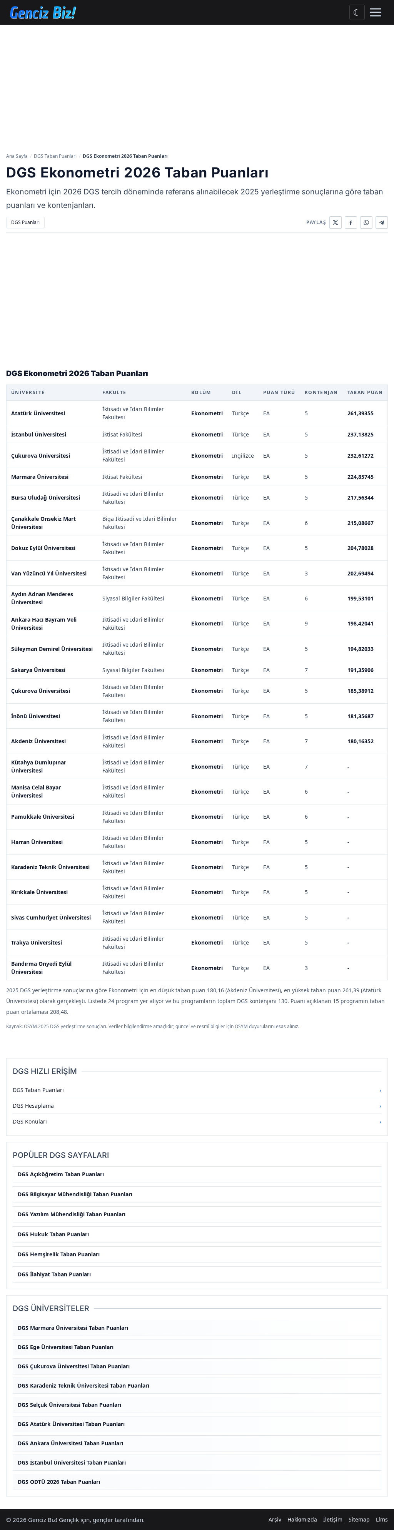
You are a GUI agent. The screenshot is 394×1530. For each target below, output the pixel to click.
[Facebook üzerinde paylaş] (351, 222)
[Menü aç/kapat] (375, 12)
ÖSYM (241, 1026)
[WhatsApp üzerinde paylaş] (366, 222)
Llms (382, 1519)
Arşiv (275, 1519)
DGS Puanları (25, 222)
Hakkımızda (302, 1519)
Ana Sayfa (17, 156)
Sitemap (359, 1519)
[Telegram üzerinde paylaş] (382, 222)
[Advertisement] (197, 88)
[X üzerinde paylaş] (335, 222)
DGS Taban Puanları (55, 156)
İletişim (332, 1519)
